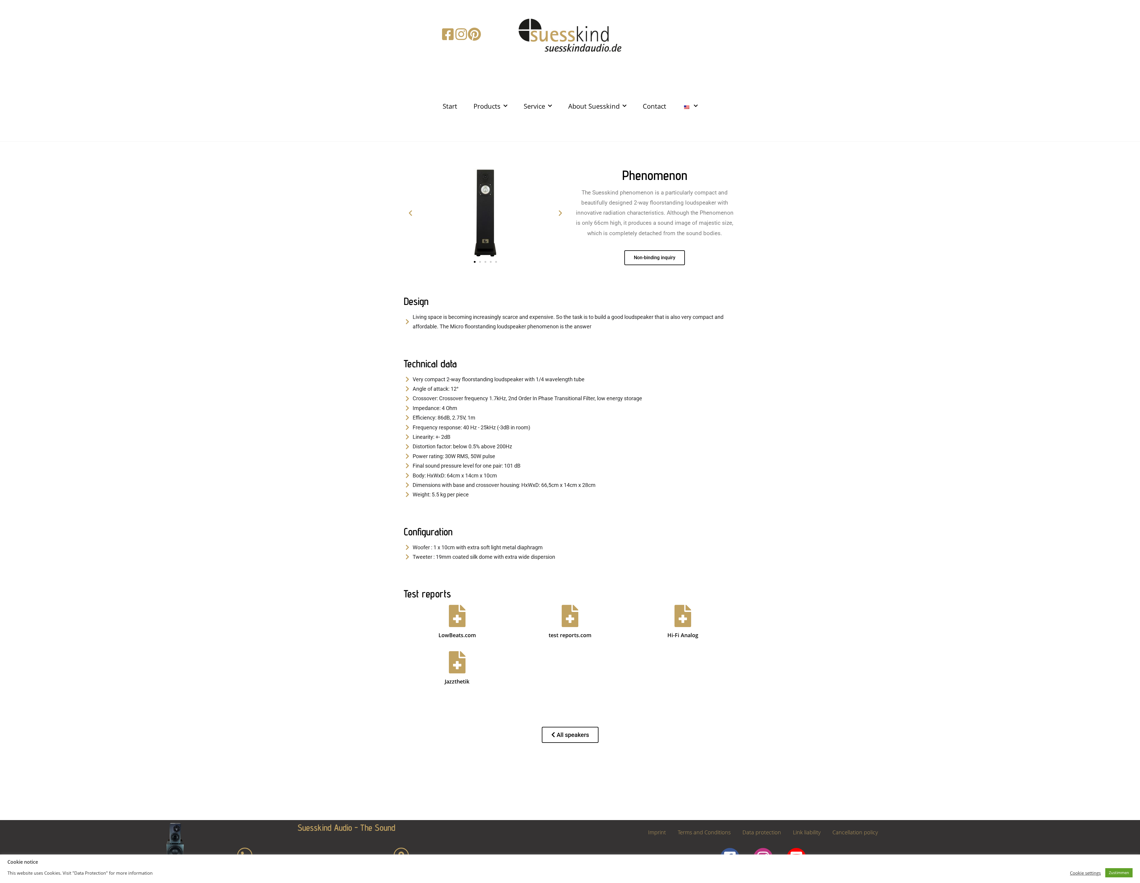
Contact (654, 106)
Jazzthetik (457, 681)
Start (450, 106)
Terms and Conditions (704, 832)
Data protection (761, 832)
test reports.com (570, 635)
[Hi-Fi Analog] (683, 616)
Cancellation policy (855, 832)
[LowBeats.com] (457, 616)
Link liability (807, 832)
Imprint (657, 832)
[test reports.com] (570, 616)
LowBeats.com (457, 635)
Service (534, 106)
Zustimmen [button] (1119, 872)
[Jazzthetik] (457, 662)
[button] (410, 212)
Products (487, 106)
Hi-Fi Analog (682, 635)
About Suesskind (594, 106)
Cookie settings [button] (1085, 873)
